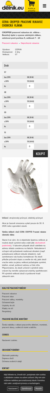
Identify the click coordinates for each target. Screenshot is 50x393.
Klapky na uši (7, 308)
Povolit (39, 388)
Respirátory (6, 311)
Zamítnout (26, 388)
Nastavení (13, 388)
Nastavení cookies (9, 340)
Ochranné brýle (8, 302)
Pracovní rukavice (10, 43)
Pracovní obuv (8, 297)
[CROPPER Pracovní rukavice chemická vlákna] (25, 184)
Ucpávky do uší (8, 305)
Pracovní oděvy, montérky (12, 300)
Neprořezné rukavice (30, 43)
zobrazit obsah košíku (32, 6)
